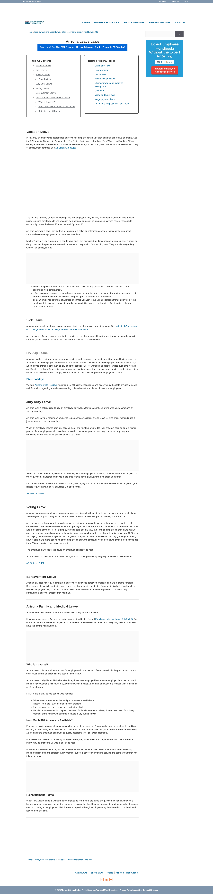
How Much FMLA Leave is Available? (56, 106)
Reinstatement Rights (49, 111)
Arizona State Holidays (46, 385)
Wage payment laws (105, 99)
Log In (186, 1)
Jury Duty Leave (44, 84)
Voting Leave (42, 88)
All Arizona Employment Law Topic (112, 103)
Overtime (99, 90)
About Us (137, 890)
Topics (109, 873)
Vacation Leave (43, 65)
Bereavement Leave (46, 93)
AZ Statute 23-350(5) (65, 148)
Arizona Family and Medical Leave (53, 97)
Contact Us (175, 1)
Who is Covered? (46, 102)
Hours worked (101, 70)
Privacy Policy (126, 890)
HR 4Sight (162, 1)
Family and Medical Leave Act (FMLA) (114, 619)
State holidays (45, 79)
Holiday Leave (43, 74)
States (65, 32)
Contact (146, 890)
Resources (132, 873)
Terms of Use (102, 890)
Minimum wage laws (105, 78)
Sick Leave (41, 70)
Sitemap (154, 890)
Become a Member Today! (32, 2)
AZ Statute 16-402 (35, 563)
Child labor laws (102, 65)
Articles (120, 873)
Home (29, 32)
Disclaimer (113, 890)
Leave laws (100, 74)
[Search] (179, 34)
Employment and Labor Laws (47, 32)
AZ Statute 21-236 (35, 493)
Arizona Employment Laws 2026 (84, 32)
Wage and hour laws (105, 95)
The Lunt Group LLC (70, 890)
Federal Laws (96, 873)
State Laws (81, 873)
